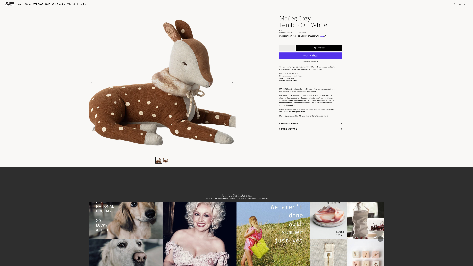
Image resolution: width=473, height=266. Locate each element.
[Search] (454, 4)
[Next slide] (233, 82)
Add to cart (321, 48)
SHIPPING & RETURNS (288, 129)
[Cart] (465, 4)
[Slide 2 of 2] (166, 160)
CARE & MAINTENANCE (288, 123)
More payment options (311, 61)
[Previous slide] (91, 82)
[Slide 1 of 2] (159, 160)
